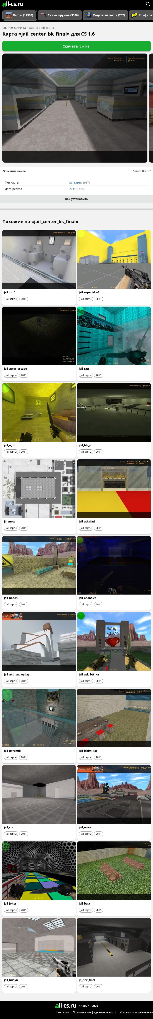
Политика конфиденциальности (95, 1012)
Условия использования (136, 1012)
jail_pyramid (12, 751)
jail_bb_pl (85, 445)
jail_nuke (85, 827)
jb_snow (9, 521)
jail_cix (8, 827)
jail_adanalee (87, 598)
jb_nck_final (87, 980)
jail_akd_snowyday (16, 674)
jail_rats (84, 368)
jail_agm (9, 445)
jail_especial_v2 (89, 292)
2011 (76, 189)
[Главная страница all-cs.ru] (13, 4)
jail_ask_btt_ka (89, 674)
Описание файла (14, 171)
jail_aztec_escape (15, 368)
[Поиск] (148, 4)
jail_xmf (9, 292)
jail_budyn (11, 980)
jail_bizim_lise (88, 751)
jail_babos (11, 598)
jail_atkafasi (87, 521)
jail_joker (10, 903)
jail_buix (84, 903)
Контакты (63, 1012)
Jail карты (79, 182)
